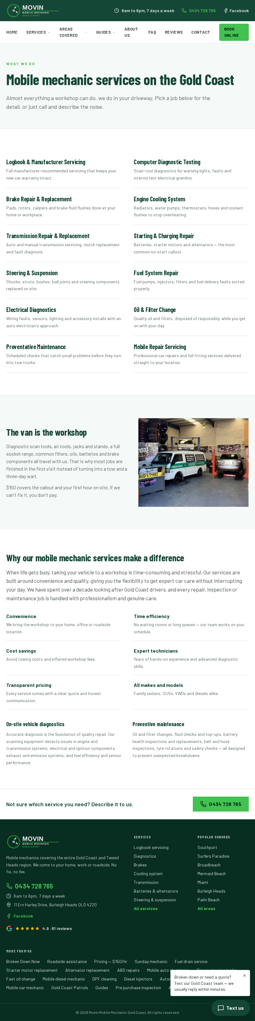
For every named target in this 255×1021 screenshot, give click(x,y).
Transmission (146, 882)
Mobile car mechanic (25, 987)
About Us (131, 32)
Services (36, 32)
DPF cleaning (104, 978)
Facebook (239, 10)
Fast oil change (20, 978)
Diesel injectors (138, 978)
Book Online (231, 32)
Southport (207, 847)
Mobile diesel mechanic (64, 978)
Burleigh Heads (211, 891)
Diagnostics (145, 856)
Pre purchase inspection (138, 987)
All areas (206, 908)
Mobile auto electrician (168, 970)
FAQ (152, 32)
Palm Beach (208, 899)
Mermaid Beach (211, 873)
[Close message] (244, 975)
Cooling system (148, 873)
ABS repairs (128, 970)
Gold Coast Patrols (69, 987)
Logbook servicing (151, 847)
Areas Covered (68, 32)
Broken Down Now (23, 961)
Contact (200, 32)
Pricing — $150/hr (110, 961)
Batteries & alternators (156, 891)
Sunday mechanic (151, 961)
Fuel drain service (191, 961)
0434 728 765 (202, 10)
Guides (103, 32)
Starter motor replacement (32, 970)
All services (146, 908)
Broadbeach (208, 864)
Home (11, 32)
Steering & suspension (155, 899)
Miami (202, 882)
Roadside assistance (67, 961)
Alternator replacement (87, 970)
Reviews (174, 32)
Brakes (140, 864)
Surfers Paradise (213, 856)
